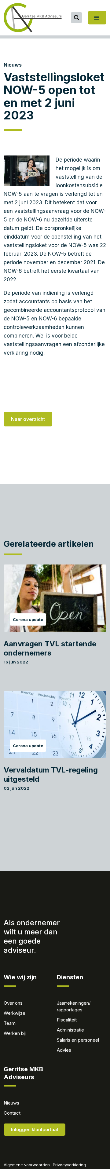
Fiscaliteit (67, 1020)
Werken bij (15, 1033)
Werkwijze (14, 1013)
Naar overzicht (28, 419)
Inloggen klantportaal (34, 1129)
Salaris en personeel (78, 1040)
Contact (12, 1113)
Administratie (70, 1030)
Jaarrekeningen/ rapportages (73, 1006)
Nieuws (13, 65)
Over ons (13, 1003)
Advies (64, 1050)
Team (10, 1023)
